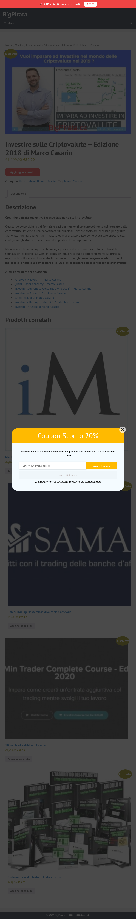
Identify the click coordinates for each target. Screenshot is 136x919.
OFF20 (90, 4)
